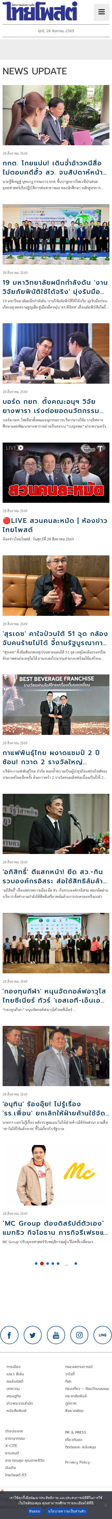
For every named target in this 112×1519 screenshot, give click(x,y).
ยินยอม (34, 1511)
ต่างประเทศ (14, 1431)
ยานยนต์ (12, 1453)
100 (75, 1263)
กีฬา (68, 1381)
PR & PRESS (75, 1432)
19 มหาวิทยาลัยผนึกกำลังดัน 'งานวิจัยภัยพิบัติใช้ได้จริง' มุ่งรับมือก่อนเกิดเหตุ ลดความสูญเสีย (55, 292)
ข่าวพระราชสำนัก (20, 1403)
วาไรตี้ (69, 1374)
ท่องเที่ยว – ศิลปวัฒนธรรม (87, 1389)
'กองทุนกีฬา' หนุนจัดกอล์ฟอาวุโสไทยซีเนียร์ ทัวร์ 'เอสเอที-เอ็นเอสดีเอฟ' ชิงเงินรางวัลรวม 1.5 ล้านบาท (54, 1005)
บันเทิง (10, 1468)
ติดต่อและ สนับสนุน (80, 1447)
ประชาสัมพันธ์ (76, 1396)
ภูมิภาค (70, 1403)
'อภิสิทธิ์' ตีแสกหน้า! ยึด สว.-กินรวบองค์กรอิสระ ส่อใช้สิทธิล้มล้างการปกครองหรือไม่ (55, 881)
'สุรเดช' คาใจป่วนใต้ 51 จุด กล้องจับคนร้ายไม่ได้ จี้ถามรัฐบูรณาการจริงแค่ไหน (55, 643)
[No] (105, 1505)
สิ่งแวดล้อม (74, 1411)
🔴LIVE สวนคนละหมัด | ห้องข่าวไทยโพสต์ (55, 525)
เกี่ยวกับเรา (74, 1440)
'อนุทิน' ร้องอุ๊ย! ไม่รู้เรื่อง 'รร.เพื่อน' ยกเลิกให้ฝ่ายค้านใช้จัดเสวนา (54, 1113)
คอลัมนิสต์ (15, 1381)
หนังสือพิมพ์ (17, 1411)
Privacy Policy (77, 1462)
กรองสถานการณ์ (78, 1367)
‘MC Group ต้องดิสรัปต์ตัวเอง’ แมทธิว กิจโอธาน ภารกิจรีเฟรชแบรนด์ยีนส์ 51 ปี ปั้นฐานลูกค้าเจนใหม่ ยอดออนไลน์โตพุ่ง (56, 1237)
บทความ (13, 1389)
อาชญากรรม (15, 1438)
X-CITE (11, 1446)
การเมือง (14, 1367)
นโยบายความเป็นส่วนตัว (67, 1511)
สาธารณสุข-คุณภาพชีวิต (24, 1460)
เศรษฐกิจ (14, 1396)
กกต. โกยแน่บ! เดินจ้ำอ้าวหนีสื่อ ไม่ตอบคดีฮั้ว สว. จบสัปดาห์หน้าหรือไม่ (53, 172)
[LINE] (102, 1335)
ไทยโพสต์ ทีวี (15, 1475)
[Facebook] (9, 1335)
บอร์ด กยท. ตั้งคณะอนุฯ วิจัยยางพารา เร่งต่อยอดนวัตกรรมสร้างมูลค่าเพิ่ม (51, 411)
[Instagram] (79, 1335)
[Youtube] (56, 1335)
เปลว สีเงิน (15, 1374)
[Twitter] (32, 1335)
